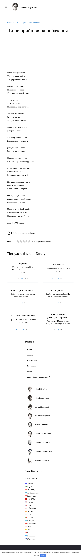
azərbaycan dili (32, 493)
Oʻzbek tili (31, 539)
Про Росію (31, 366)
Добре (43, 555)
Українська (31, 536)
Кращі (29, 349)
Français (30, 505)
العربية (29, 487)
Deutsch (30, 511)
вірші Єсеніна (41, 389)
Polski (29, 527)
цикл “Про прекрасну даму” (38, 377)
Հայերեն (31, 490)
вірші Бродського (42, 460)
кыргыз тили (31, 524)
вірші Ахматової (42, 398)
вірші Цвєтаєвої (42, 407)
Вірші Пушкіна (41, 425)
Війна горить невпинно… (23, 290)
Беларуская (31, 496)
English (30, 502)
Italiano (30, 518)
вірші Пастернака (42, 416)
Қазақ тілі (30, 521)
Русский (30, 484)
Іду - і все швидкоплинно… (22, 315)
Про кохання (32, 360)
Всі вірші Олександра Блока (23, 233)
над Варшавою (58, 290)
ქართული (31, 508)
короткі (30, 355)
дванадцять (58, 264)
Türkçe (29, 533)
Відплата (23, 263)
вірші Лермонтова (43, 433)
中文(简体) (31, 499)
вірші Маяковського (43, 451)
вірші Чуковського (43, 442)
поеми (29, 371)
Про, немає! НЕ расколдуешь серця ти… (58, 316)
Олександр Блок (29, 7)
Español (30, 530)
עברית (29, 514)
